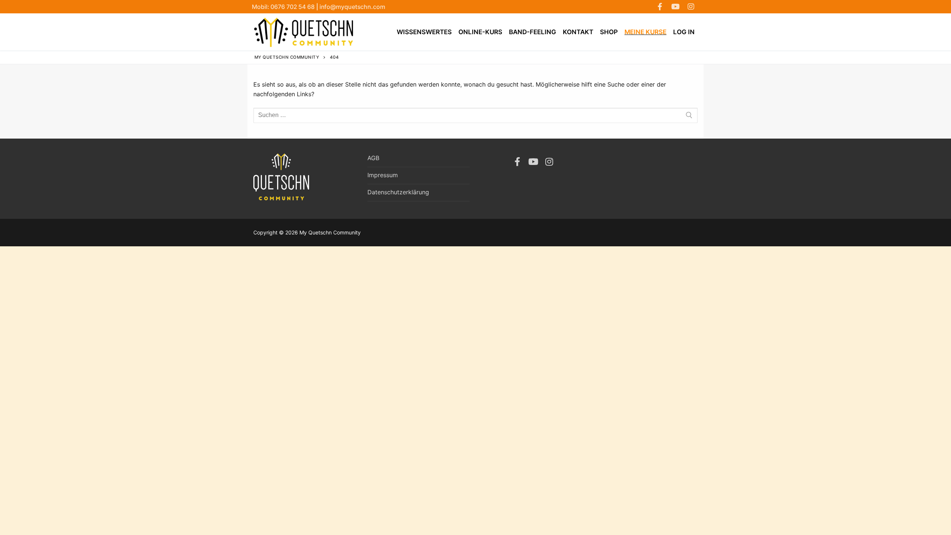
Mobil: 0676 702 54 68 (284, 6)
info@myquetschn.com (352, 6)
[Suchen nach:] (475, 115)
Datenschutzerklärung (398, 192)
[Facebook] (659, 6)
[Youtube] (675, 6)
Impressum (382, 175)
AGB (373, 158)
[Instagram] (691, 6)
